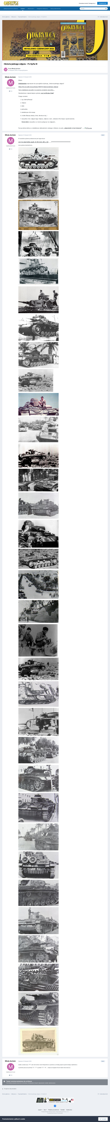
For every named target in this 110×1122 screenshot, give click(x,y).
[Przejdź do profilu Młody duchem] (5, 69)
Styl (45, 1109)
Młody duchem (16, 68)
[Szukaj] (106, 8)
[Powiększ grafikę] (88, 128)
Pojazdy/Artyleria (23, 70)
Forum (22, 8)
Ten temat (99, 8)
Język (40, 1109)
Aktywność (30, 8)
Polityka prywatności (53, 1109)
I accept (103, 1119)
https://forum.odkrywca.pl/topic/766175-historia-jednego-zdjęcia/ (38, 87)
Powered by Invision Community (55, 1113)
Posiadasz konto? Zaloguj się (87, 3)
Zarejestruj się (102, 3)
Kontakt (63, 1109)
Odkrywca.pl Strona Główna (11, 8)
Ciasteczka (69, 1109)
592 (11, 91)
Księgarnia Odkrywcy (42, 8)
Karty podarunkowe (55, 8)
